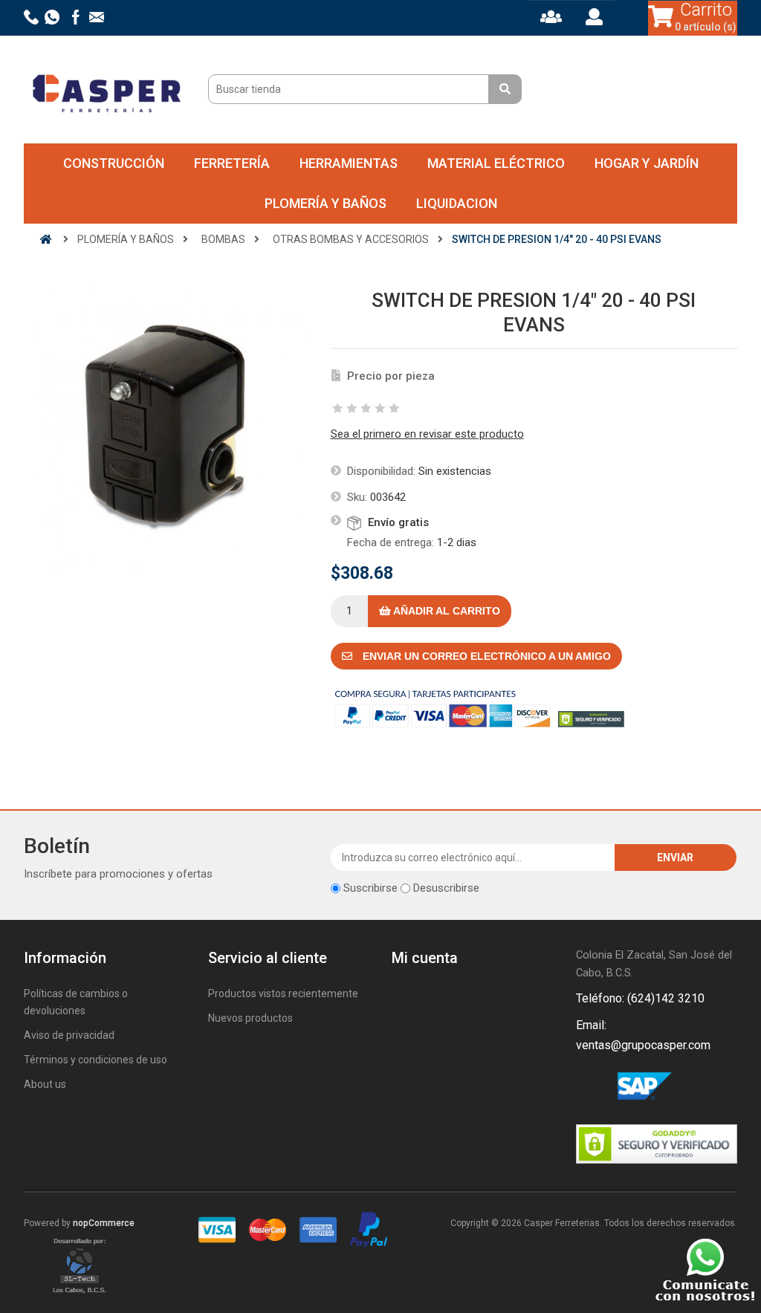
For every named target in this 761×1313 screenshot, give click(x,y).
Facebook (590, 1088)
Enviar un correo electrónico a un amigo (485, 656)
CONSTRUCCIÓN (113, 163)
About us (45, 1084)
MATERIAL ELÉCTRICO (496, 163)
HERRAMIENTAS (348, 163)
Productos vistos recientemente (283, 993)
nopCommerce (104, 1223)
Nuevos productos (250, 1018)
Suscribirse (370, 888)
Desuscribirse (446, 888)
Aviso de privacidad (69, 1035)
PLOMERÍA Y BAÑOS (325, 203)
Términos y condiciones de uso (95, 1060)
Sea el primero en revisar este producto (427, 434)
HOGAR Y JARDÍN (647, 163)
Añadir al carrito (445, 611)
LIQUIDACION (456, 203)
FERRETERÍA (232, 163)
